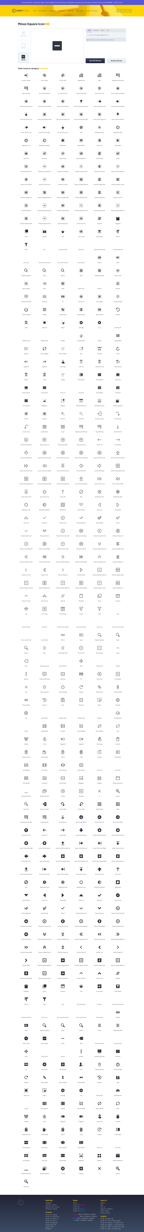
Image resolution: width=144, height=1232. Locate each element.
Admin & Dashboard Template (84, 1214)
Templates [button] (52, 11)
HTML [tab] (90, 30)
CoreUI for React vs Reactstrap (110, 1228)
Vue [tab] (107, 30)
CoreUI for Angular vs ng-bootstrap (111, 1222)
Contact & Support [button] (92, 11)
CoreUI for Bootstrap (52, 1216)
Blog (101, 1205)
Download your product (53, 1207)
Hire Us (102, 1207)
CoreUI (75, 1203)
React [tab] (102, 30)
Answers (102, 1203)
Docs (34, 11)
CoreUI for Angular (52, 1214)
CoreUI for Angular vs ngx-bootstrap (112, 1224)
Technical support (51, 1205)
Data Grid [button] (62, 11)
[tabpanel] (106, 37)
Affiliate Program (51, 1209)
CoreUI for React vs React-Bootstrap (112, 1226)
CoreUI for (79, 1205)
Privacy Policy (105, 1213)
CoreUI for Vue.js (51, 1220)
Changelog (49, 1203)
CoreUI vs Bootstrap (106, 1218)
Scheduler (70, 11)
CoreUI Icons (50, 1226)
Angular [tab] (96, 30)
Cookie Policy (104, 1211)
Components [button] (42, 11)
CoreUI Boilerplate (52, 1222)
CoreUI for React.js (52, 1218)
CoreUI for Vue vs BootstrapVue (110, 1220)
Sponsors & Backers (106, 1209)
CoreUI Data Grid (51, 1224)
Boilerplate (79, 11)
